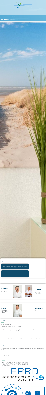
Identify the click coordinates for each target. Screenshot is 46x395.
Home (2, 19)
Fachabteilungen (6, 19)
